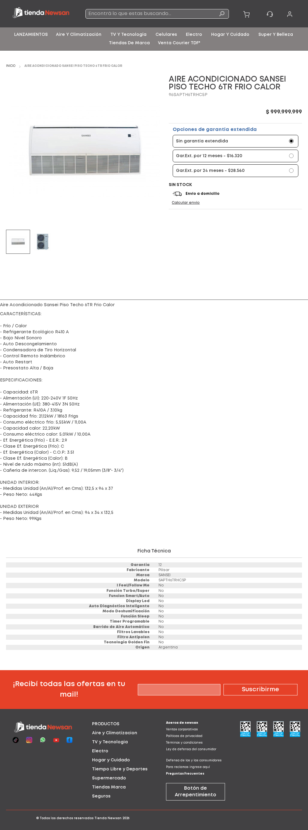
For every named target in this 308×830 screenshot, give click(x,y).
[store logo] (41, 13)
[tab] (117, 724)
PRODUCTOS (105, 724)
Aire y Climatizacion (114, 733)
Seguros (101, 796)
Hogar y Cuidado (111, 760)
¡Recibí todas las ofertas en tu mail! (69, 689)
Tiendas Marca (109, 787)
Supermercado (109, 778)
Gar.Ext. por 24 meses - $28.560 (210, 171)
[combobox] (157, 14)
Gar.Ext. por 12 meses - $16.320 (209, 156)
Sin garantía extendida (202, 141)
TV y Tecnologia (110, 742)
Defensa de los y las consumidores (194, 760)
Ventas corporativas (182, 729)
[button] (43, 241)
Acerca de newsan (182, 723)
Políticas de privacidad (184, 736)
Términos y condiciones (184, 742)
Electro (100, 751)
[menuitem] (31, 34)
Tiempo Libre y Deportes (119, 769)
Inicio (10, 66)
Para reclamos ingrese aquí (188, 767)
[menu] (154, 38)
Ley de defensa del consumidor (191, 749)
